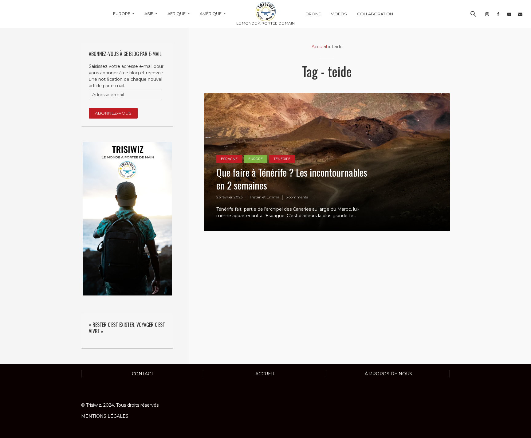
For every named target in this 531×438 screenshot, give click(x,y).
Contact (142, 374)
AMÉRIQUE (211, 13)
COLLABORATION (375, 13)
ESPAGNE (229, 159)
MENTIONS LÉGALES (104, 416)
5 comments (297, 197)
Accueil (319, 46)
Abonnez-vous (113, 113)
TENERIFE (281, 159)
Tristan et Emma (264, 197)
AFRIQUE (176, 13)
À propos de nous (388, 374)
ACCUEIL (265, 374)
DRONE (313, 13)
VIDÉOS (339, 13)
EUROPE (121, 13)
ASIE (148, 13)
